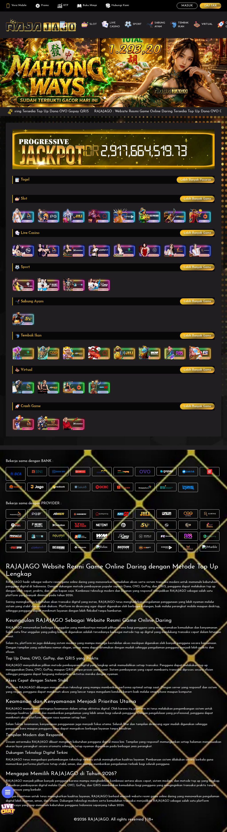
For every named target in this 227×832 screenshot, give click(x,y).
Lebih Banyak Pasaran (195, 179)
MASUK (187, 5)
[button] (17, 72)
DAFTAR (210, 5)
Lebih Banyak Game (197, 198)
